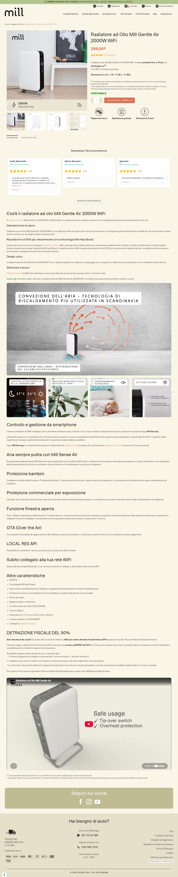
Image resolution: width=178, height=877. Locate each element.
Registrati (115, 6)
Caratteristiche (70, 14)
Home (7, 24)
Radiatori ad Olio (17, 24)
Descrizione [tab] (12, 138)
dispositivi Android (113, 445)
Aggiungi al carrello (119, 100)
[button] (10, 107)
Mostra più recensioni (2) (89, 201)
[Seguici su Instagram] (89, 802)
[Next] (82, 71)
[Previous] (11, 71)
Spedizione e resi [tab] (29, 138)
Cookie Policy (167, 861)
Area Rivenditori (166, 6)
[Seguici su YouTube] (97, 802)
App (155, 14)
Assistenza (166, 14)
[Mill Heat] (17, 11)
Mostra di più (16, 186)
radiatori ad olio (15, 273)
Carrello (132, 6)
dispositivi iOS (71, 445)
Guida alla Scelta (90, 14)
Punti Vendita (142, 14)
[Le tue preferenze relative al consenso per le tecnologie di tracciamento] (4, 874)
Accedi (100, 6)
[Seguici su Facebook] (80, 802)
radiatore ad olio (16, 220)
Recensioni (126, 14)
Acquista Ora (109, 14)
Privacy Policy (155, 861)
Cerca (148, 6)
